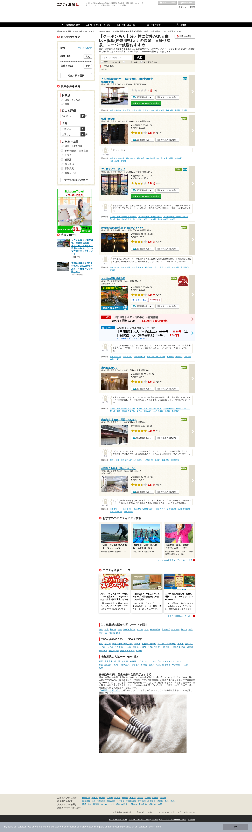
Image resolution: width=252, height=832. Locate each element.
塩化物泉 (166, 665)
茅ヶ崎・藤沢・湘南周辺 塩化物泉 (123, 217)
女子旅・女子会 (106, 647)
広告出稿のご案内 (144, 812)
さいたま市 (109, 804)
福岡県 (163, 797)
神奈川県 (86, 797)
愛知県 (155, 797)
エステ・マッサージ (167, 643)
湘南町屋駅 (175, 460)
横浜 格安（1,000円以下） (144, 509)
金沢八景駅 (128, 512)
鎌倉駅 (184, 110)
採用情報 (191, 820)
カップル (189, 643)
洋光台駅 (178, 357)
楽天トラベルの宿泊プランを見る (146, 103)
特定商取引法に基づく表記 (139, 820)
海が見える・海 (127, 650)
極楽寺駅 (178, 158)
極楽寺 (184, 629)
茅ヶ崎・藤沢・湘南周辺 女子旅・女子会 (126, 411)
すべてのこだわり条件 (76, 180)
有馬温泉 (101, 801)
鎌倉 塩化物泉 (115, 110)
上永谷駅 (187, 357)
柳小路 (113, 629)
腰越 (147, 629)
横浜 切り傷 (114, 267)
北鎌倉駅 (165, 460)
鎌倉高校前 (155, 629)
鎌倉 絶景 (141, 158)
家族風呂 (69, 168)
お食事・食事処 (149, 643)
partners (59, 826)
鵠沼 (120, 629)
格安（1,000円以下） (152, 647)
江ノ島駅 (152, 219)
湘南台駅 (147, 411)
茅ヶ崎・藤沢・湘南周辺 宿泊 (150, 217)
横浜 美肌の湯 (115, 357)
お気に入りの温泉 (167, 3)
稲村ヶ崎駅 (168, 158)
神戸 (160, 804)
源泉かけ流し (155, 665)
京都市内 (143, 804)
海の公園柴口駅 (116, 512)
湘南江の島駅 (163, 219)
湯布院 (160, 801)
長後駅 (167, 411)
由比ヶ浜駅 (159, 110)
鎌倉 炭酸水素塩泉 (117, 158)
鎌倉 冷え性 (136, 110)
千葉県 (102, 797)
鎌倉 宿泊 (126, 110)
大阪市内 (133, 804)
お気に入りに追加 (168, 97)
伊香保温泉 (131, 801)
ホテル (137, 643)
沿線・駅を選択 (76, 75)
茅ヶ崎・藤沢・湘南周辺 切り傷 (175, 217)
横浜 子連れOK (138, 267)
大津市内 (152, 804)
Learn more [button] (155, 826)
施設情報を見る (143, 97)
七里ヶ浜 (166, 629)
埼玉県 (95, 797)
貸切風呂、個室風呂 (130, 665)
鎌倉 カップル (148, 110)
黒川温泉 (151, 801)
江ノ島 (140, 629)
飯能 (118, 804)
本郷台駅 (175, 267)
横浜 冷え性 (125, 267)
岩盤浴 (190, 647)
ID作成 (192, 7)
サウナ (108, 643)
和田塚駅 (169, 110)
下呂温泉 (120, 801)
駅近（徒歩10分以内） (122, 643)
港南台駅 (170, 357)
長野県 (148, 797)
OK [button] (235, 827)
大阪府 (133, 797)
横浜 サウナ (160, 509)
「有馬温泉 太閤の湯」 (109, 690)
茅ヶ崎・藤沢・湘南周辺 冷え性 (122, 219)
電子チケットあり (112, 62)
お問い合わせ (189, 812)
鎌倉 (118, 633)
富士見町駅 (185, 267)
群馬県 (117, 797)
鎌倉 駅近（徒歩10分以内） (132, 460)
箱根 (94, 801)
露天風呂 (137, 647)
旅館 (183, 647)
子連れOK (175, 647)
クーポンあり (132, 62)
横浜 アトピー (115, 509)
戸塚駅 (112, 270)
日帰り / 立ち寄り (74, 100)
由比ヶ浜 (103, 633)
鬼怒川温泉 (169, 801)
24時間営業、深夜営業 (76, 150)
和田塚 (112, 633)
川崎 (90, 804)
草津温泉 (86, 801)
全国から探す (85, 48)
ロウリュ (103, 650)
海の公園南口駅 (183, 509)
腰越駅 (172, 219)
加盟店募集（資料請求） (123, 812)
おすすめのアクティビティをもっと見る (175, 560)
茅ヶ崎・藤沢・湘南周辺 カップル (176, 409)
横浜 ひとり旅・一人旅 (154, 267)
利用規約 (155, 820)
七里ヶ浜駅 (114, 161)
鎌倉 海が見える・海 (154, 158)
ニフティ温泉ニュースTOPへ (180, 616)
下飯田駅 (175, 411)
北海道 (140, 797)
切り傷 (139, 650)
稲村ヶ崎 (175, 629)
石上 (107, 629)
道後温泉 (142, 801)
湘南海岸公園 (129, 629)
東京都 (125, 797)
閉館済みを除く (151, 62)
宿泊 (101, 643)
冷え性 (166, 647)
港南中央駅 (114, 359)
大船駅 (167, 267)
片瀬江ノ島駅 (142, 219)
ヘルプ (178, 812)
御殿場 (124, 804)
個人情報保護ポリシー (118, 820)
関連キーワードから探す (69, 808)
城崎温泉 (111, 801)
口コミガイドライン (163, 812)
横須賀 (96, 804)
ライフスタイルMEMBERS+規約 (173, 820)
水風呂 (180, 643)
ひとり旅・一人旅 (123, 647)
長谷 (191, 629)
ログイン (182, 7)
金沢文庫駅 (171, 509)
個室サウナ (114, 650)
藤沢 (101, 629)
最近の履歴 (186, 3)
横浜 (84, 804)
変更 (88, 56)
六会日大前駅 (157, 411)
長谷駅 (177, 110)
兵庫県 (110, 797)
